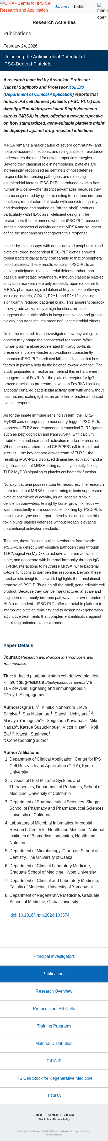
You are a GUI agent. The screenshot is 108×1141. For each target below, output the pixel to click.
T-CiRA (54, 1095)
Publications (54, 973)
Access (38, 1114)
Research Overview (54, 991)
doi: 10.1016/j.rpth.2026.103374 (39, 915)
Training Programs (54, 1026)
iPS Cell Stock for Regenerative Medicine (54, 1078)
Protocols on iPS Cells (54, 1008)
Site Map (69, 1114)
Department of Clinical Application (38, 94)
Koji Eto (76, 87)
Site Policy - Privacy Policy (54, 1119)
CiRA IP (54, 1060)
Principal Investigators (54, 956)
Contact (53, 1114)
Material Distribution (54, 1043)
